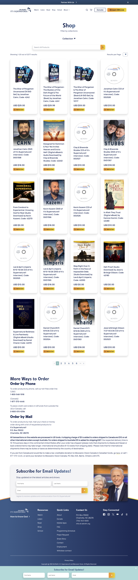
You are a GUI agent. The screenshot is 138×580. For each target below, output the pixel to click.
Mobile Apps (61, 523)
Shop (53, 10)
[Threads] (127, 514)
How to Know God (19, 516)
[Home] (20, 10)
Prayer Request (63, 535)
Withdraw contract (64, 551)
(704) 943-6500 (82, 521)
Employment (62, 547)
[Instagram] (108, 514)
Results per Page (114, 54)
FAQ (58, 527)
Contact (60, 543)
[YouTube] (118, 514)
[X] (113, 514)
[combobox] (69, 47)
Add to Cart (20, 109)
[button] (128, 2)
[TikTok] (122, 514)
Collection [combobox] (68, 38)
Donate (100, 10)
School (59, 10)
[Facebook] (104, 514)
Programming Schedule (66, 531)
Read (48, 10)
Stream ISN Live (117, 10)
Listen (43, 10)
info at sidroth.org (83, 523)
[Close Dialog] (135, 568)
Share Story (61, 539)
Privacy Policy (69, 560)
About (66, 10)
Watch (36, 10)
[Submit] (85, 490)
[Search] (103, 47)
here (118, 453)
